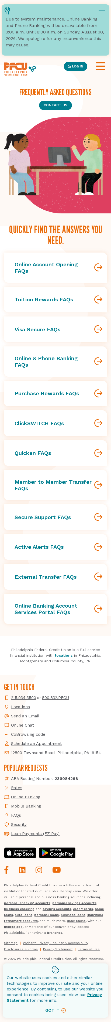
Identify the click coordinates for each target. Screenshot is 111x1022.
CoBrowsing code (28, 734)
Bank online (76, 921)
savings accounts (57, 909)
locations (64, 655)
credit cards (83, 909)
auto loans (23, 915)
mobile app (13, 927)
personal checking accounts (27, 903)
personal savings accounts (74, 903)
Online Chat (22, 725)
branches (54, 933)
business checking (19, 909)
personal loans (46, 915)
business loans (73, 915)
